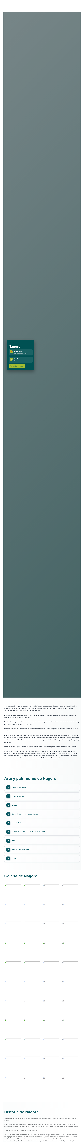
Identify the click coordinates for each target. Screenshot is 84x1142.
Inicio (10, 343)
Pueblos (15, 343)
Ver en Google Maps (16, 366)
